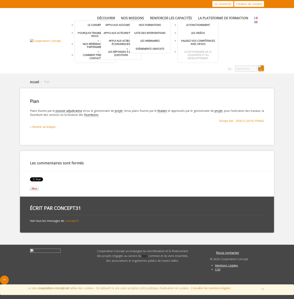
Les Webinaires (150, 40)
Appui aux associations (121, 25)
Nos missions (132, 18)
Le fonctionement (198, 25)
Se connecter (222, 4)
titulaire (162, 111)
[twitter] (215, 67)
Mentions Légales (226, 265)
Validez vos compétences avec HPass (198, 42)
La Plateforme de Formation (223, 18)
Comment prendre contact (95, 56)
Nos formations (150, 25)
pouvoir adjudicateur (69, 111)
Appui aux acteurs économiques (121, 42)
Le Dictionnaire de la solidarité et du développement (198, 55)
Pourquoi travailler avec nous (95, 34)
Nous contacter (227, 253)
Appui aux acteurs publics (121, 33)
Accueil (34, 82)
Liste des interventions (150, 33)
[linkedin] (229, 68)
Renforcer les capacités (171, 18)
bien (144, 256)
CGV (217, 269)
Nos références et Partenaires (95, 45)
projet (119, 111)
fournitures (91, 115)
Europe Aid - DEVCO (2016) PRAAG (241, 121)
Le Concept (95, 25)
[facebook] (222, 67)
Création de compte (249, 4)
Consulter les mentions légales (211, 288)
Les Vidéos (198, 33)
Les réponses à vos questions (121, 53)
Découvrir (106, 18)
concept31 (67, 208)
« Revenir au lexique (43, 127)
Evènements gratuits (150, 49)
